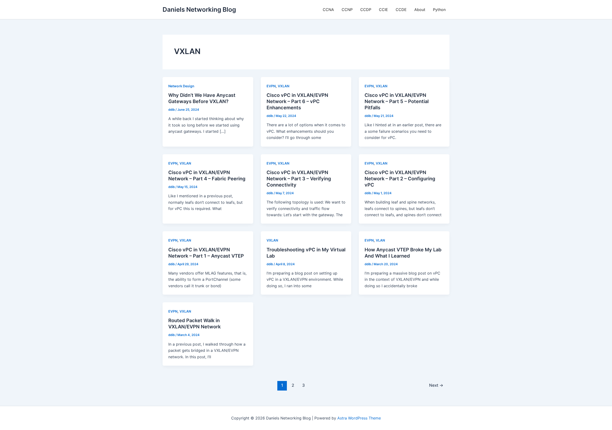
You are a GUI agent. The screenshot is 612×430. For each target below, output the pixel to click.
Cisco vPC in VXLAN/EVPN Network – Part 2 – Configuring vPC (400, 179)
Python (439, 9)
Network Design (181, 86)
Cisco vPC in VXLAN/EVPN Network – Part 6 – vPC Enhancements (297, 101)
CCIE (383, 9)
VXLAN (283, 86)
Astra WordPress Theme (359, 418)
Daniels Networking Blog (199, 9)
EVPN (271, 86)
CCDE (401, 9)
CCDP (365, 9)
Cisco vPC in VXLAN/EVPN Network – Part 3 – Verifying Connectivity (299, 179)
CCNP (347, 9)
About (419, 9)
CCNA (328, 9)
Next (436, 385)
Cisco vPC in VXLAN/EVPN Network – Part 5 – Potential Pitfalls (397, 101)
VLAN (380, 240)
